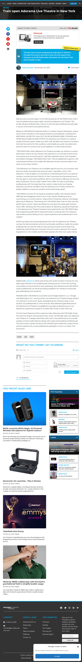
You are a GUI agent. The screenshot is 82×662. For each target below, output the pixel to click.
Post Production (33, 3)
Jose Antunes (27, 68)
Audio (19, 337)
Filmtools (45, 622)
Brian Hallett (15, 433)
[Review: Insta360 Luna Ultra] (53, 413)
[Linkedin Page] (73, 608)
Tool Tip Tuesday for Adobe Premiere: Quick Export (67, 468)
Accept (57, 656)
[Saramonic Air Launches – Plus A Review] (24, 461)
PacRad (45, 625)
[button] (78, 647)
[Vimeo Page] (77, 608)
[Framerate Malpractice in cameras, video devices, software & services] (53, 459)
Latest (9, 3)
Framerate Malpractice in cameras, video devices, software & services (67, 461)
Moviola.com (47, 631)
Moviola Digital (47, 634)
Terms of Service (26, 658)
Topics (25, 628)
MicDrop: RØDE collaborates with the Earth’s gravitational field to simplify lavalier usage (24, 583)
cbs (25, 337)
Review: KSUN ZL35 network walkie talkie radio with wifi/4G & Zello (67, 423)
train (31, 337)
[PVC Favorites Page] (77, 392)
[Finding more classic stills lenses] (53, 429)
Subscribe (73, 3)
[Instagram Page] (69, 608)
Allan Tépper (15, 534)
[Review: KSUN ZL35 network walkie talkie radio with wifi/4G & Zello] (53, 421)
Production (22, 3)
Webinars (26, 634)
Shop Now (38, 42)
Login (76, 350)
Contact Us (27, 637)
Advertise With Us (29, 622)
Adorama (30, 281)
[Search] (79, 3)
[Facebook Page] (61, 608)
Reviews (52, 3)
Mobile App (27, 625)
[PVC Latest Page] (77, 437)
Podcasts (44, 3)
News (15, 3)
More (64, 3)
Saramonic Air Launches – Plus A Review (22, 481)
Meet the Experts (29, 631)
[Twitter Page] (65, 608)
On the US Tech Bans (65, 476)
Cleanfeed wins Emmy (13, 531)
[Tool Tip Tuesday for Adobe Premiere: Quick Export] (53, 467)
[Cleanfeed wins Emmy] (24, 511)
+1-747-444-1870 (10, 622)
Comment (74, 68)
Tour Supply (46, 628)
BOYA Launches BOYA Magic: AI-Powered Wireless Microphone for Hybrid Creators (22, 429)
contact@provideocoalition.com (12, 629)
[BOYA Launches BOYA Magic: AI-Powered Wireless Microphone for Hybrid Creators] (24, 408)
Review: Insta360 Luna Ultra (67, 414)
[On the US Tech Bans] (53, 475)
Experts (58, 3)
